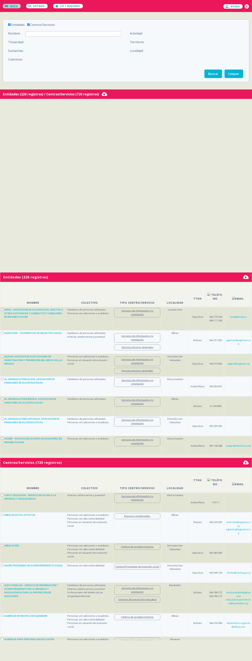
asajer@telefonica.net (238, 445)
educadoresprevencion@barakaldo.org (238, 601)
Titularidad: (16, 42)
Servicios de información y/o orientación (137, 312)
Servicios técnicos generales (137, 347)
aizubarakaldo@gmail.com (238, 594)
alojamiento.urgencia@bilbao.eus (238, 624)
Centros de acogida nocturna (137, 546)
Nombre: (14, 33)
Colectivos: (15, 59)
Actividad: (136, 33)
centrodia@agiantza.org (238, 523)
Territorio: (137, 42)
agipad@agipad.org (238, 363)
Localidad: (136, 51)
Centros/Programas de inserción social (137, 566)
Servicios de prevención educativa (137, 599)
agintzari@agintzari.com (238, 342)
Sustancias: (15, 51)
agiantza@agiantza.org (238, 531)
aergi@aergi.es (238, 316)
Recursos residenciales (137, 516)
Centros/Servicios (42, 25)
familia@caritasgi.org (238, 572)
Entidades (18, 25)
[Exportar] (104, 94)
